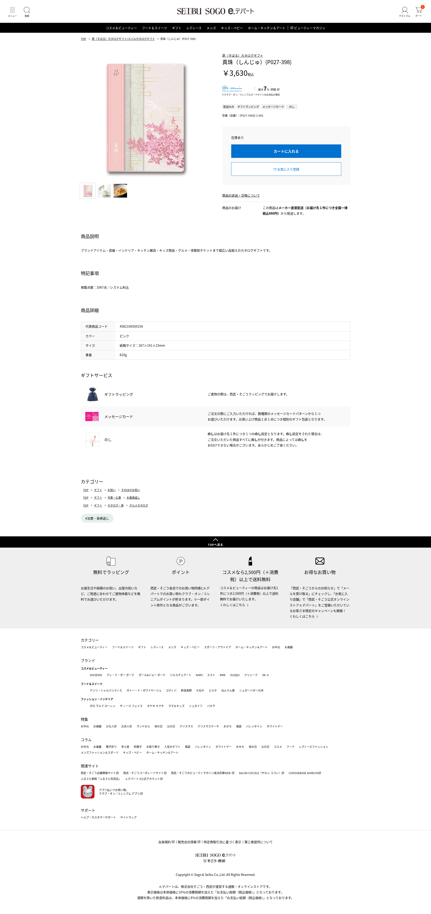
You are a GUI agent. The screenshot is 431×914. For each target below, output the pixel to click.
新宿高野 (186, 690)
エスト (211, 675)
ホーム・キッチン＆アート (266, 28)
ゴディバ (171, 690)
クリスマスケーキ (208, 726)
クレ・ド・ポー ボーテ (120, 675)
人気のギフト (172, 747)
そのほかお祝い (130, 490)
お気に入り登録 (288, 169)
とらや (213, 690)
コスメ (278, 747)
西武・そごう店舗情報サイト (98, 773)
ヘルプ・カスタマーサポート (98, 817)
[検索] (27, 12)
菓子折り (111, 747)
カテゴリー (90, 640)
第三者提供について (258, 842)
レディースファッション (313, 747)
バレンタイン (254, 726)
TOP (83, 38)
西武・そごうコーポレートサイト (143, 773)
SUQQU (235, 675)
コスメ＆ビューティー (121, 28)
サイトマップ (128, 817)
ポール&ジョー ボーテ (152, 675)
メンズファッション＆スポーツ (100, 752)
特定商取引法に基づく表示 (222, 842)
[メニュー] (12, 12)
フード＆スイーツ (154, 28)
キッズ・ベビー (232, 28)
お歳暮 (289, 647)
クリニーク (251, 675)
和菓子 (138, 747)
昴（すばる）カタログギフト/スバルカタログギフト (123, 38)
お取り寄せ (153, 747)
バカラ (211, 706)
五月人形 (126, 726)
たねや (200, 690)
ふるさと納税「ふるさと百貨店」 (101, 779)
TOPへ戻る (215, 544)
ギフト (176, 28)
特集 (84, 719)
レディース (194, 28)
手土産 (125, 747)
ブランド (88, 660)
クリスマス (186, 726)
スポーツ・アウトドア (217, 647)
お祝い (112, 490)
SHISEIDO (96, 675)
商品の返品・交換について (241, 195)
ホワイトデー (275, 726)
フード (290, 747)
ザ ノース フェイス (131, 706)
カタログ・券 (116, 505)
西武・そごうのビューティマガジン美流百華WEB (201, 773)
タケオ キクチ (155, 706)
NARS (199, 675)
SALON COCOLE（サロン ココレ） (260, 773)
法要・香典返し (98, 518)
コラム (86, 739)
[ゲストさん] (404, 12)
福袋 (239, 726)
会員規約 (164, 842)
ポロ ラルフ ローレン (102, 706)
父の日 (171, 726)
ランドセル (143, 726)
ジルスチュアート (180, 675)
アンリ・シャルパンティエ (106, 690)
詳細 (273, 89)
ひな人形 (111, 726)
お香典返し (133, 497)
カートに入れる (286, 151)
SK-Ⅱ (265, 675)
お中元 (276, 647)
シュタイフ (195, 706)
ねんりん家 (228, 690)
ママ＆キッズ (176, 706)
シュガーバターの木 (251, 690)
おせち (228, 726)
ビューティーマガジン (309, 28)
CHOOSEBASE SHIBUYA (303, 773)
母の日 (158, 726)
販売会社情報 (187, 842)
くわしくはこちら (232, 605)
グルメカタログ (138, 505)
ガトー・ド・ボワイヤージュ (144, 690)
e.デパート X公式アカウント (143, 779)
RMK (223, 675)
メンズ (211, 28)
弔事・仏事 (114, 497)
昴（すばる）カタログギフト (242, 55)
